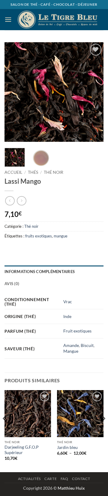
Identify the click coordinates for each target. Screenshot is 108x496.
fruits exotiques (38, 236)
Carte (50, 478)
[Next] (93, 92)
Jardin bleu (67, 447)
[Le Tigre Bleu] (57, 19)
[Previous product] (21, 200)
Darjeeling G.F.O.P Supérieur (21, 450)
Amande (71, 345)
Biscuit (87, 345)
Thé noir (53, 172)
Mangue (70, 351)
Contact (81, 478)
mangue (61, 236)
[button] (8, 19)
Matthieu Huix (71, 488)
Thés (33, 172)
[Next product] (9, 200)
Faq (64, 478)
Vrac (67, 301)
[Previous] (14, 92)
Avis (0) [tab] (11, 283)
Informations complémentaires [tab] (39, 271)
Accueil (13, 172)
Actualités (29, 478)
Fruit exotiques (77, 330)
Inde (67, 316)
